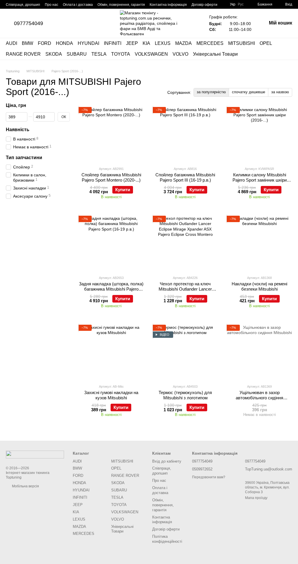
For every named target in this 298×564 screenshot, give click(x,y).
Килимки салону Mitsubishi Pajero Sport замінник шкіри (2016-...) (260, 180)
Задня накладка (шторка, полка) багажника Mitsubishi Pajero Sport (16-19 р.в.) (111, 289)
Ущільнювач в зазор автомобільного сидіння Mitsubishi (259, 397)
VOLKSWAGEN (151, 54)
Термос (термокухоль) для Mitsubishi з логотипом (185, 395)
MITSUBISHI (241, 43)
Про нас (51, 5)
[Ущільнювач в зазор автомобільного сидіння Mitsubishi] (259, 352)
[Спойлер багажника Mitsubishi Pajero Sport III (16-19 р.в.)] (185, 134)
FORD (44, 43)
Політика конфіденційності (167, 539)
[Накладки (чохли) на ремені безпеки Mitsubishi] (259, 243)
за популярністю (211, 92)
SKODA (53, 54)
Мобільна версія (25, 486)
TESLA (99, 54)
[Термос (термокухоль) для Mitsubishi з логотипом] (185, 352)
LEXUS (163, 43)
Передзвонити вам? (208, 477)
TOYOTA (120, 54)
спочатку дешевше (248, 92)
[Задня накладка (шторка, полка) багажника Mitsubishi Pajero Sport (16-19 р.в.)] (111, 243)
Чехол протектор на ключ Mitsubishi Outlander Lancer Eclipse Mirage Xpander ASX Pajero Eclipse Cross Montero (185, 291)
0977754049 (28, 23)
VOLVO (180, 54)
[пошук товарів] (287, 49)
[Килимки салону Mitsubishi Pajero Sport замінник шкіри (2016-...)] (259, 134)
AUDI (11, 43)
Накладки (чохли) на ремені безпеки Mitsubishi (259, 286)
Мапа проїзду (256, 498)
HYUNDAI (88, 43)
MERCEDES (210, 43)
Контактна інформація (168, 5)
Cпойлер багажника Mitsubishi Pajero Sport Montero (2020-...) (111, 177)
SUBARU (77, 54)
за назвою (280, 92)
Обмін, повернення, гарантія (121, 5)
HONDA (64, 43)
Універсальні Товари (215, 54)
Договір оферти (204, 5)
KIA (146, 43)
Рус (241, 4)
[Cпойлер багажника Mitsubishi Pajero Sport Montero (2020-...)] (111, 134)
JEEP (132, 43)
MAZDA (183, 43)
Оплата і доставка (78, 5)
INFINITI (112, 43)
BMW (27, 43)
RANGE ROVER (23, 54)
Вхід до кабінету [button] (166, 461)
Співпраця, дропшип (23, 5)
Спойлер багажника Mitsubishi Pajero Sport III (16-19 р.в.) (185, 177)
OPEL (266, 43)
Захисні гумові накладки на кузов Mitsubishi (111, 395)
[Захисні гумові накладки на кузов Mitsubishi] (111, 352)
